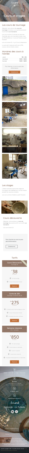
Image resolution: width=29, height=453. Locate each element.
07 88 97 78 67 (14, 391)
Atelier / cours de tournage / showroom (14, 373)
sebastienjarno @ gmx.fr (14, 398)
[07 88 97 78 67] (14, 388)
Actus (6, 425)
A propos (7, 431)
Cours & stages (9, 423)
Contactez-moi (14, 72)
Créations (7, 420)
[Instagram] (16, 411)
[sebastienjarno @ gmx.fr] (14, 395)
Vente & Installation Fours (12, 428)
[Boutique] (14, 378)
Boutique (14, 381)
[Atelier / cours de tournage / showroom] (14, 369)
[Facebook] (12, 411)
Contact (7, 434)
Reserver (14, 286)
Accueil (7, 417)
